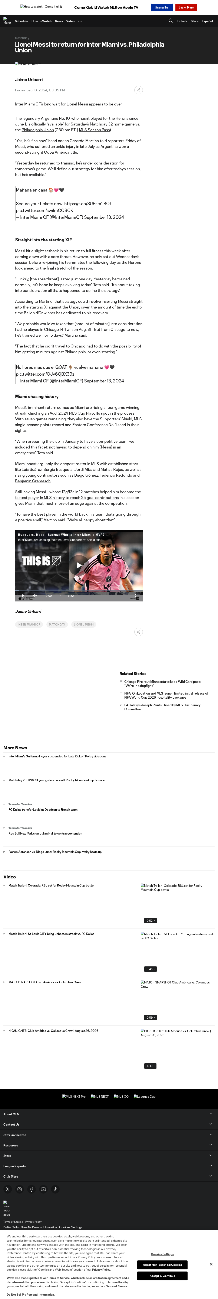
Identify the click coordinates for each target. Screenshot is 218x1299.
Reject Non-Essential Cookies (162, 1264)
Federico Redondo (116, 475)
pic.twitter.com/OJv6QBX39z (45, 373)
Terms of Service (59, 1278)
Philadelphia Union (38, 129)
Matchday (57, 624)
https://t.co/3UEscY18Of (87, 203)
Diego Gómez (86, 475)
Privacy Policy (101, 1269)
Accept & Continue (162, 1275)
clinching (36, 413)
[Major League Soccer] (7, 21)
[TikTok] (55, 1189)
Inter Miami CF (28, 104)
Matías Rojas (112, 469)
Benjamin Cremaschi (33, 481)
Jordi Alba (83, 469)
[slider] (79, 590)
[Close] (211, 1264)
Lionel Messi (77, 104)
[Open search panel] (171, 21)
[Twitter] (7, 1189)
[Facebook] (31, 1189)
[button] (80, 21)
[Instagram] (19, 1189)
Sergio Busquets (58, 469)
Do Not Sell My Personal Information (30, 1294)
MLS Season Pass (94, 129)
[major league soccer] (6, 1209)
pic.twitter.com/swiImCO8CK (44, 210)
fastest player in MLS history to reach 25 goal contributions (67, 497)
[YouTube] (43, 1189)
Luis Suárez (32, 469)
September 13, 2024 (104, 217)
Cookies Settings (71, 1227)
